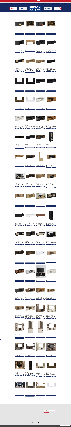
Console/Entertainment (44, 3)
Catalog (62, 3)
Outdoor (49, 3)
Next (55, 399)
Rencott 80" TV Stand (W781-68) (19, 316)
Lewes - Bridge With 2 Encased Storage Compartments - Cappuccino (19, 146)
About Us (27, 407)
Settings (58, 425)
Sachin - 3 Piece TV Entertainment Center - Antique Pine (40, 374)
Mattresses (53, 3)
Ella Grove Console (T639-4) (29, 50)
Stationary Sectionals (13, 3)
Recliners (8, 3)
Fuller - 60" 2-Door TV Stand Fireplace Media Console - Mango (50, 185)
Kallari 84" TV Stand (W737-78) (19, 279)
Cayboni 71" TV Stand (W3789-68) (19, 298)
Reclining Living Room (29, 3)
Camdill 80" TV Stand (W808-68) (51, 298)
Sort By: (50, 15)
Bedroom (34, 3)
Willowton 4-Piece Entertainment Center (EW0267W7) (18, 336)
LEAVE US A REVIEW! (34, 0)
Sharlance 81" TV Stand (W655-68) (41, 298)
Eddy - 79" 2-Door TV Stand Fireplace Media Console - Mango (50, 165)
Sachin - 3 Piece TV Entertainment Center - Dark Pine (50, 374)
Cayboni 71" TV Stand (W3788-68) (30, 279)
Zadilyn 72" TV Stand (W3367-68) (30, 298)
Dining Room (38, 3)
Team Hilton (65, 3)
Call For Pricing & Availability (19, 52)
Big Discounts (58, 3)
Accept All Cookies (67, 425)
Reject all (62, 425)
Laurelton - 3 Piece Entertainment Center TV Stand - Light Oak (40, 205)
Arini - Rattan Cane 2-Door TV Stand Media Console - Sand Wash (29, 70)
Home (4, 3)
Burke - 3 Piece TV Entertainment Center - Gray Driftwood (29, 394)
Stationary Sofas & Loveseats (21, 3)
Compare (19, 24)
